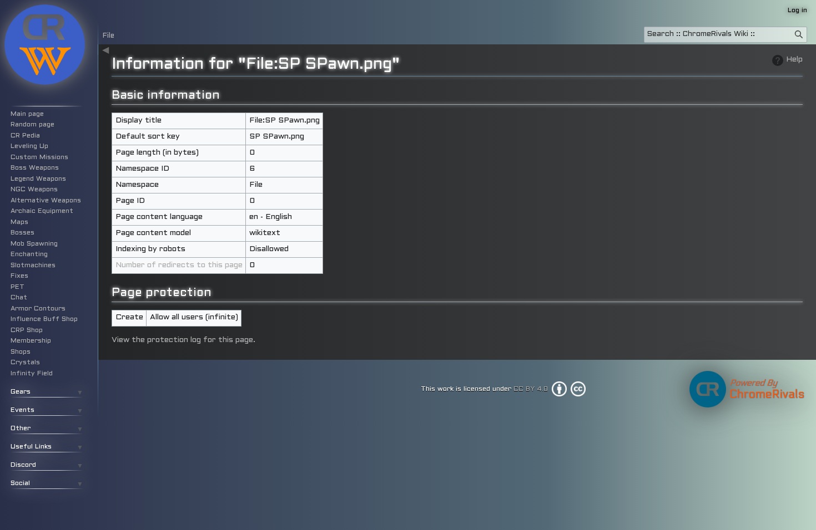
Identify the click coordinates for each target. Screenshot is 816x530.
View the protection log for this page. (183, 340)
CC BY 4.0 (530, 388)
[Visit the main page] (44, 44)
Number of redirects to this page (179, 265)
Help (794, 59)
